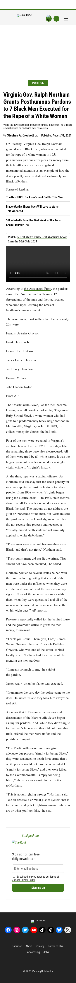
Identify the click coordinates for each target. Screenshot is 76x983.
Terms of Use (55, 946)
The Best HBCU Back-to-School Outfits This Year (34, 197)
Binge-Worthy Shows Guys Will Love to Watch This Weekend (32, 209)
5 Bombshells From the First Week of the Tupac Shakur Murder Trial (34, 223)
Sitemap (17, 946)
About (29, 946)
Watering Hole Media (42, 971)
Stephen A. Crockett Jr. (22, 135)
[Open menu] (66, 19)
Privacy (40, 946)
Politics (38, 83)
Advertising (33, 952)
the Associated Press (37, 288)
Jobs (46, 952)
